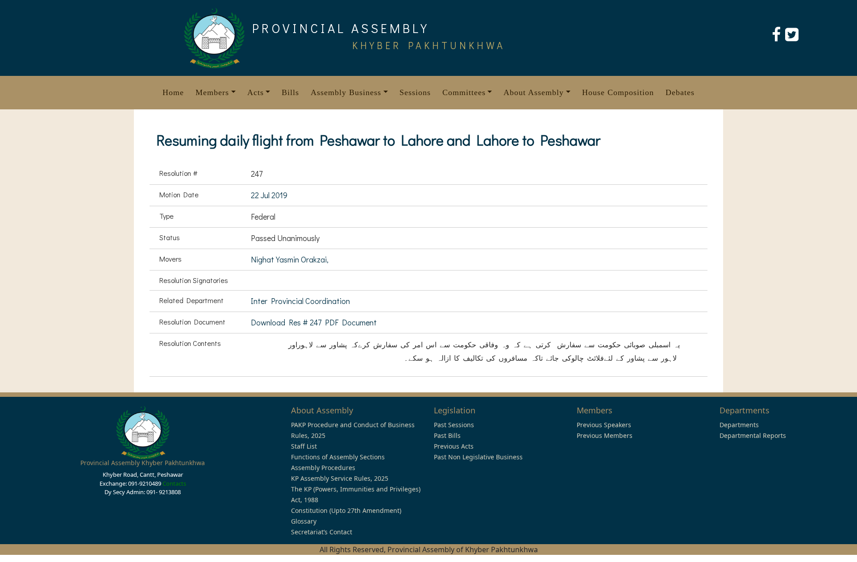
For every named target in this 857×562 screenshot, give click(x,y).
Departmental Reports (753, 435)
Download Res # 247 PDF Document (314, 322)
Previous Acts (454, 446)
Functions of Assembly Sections (338, 457)
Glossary (303, 521)
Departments (739, 424)
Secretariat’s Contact (321, 532)
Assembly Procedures (323, 467)
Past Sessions (454, 424)
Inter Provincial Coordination (300, 301)
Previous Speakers (604, 424)
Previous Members (604, 435)
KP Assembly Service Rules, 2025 (339, 478)
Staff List (304, 446)
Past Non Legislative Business (478, 457)
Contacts (174, 483)
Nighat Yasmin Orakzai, (290, 259)
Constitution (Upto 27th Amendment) (346, 510)
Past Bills (447, 435)
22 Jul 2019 (269, 195)
